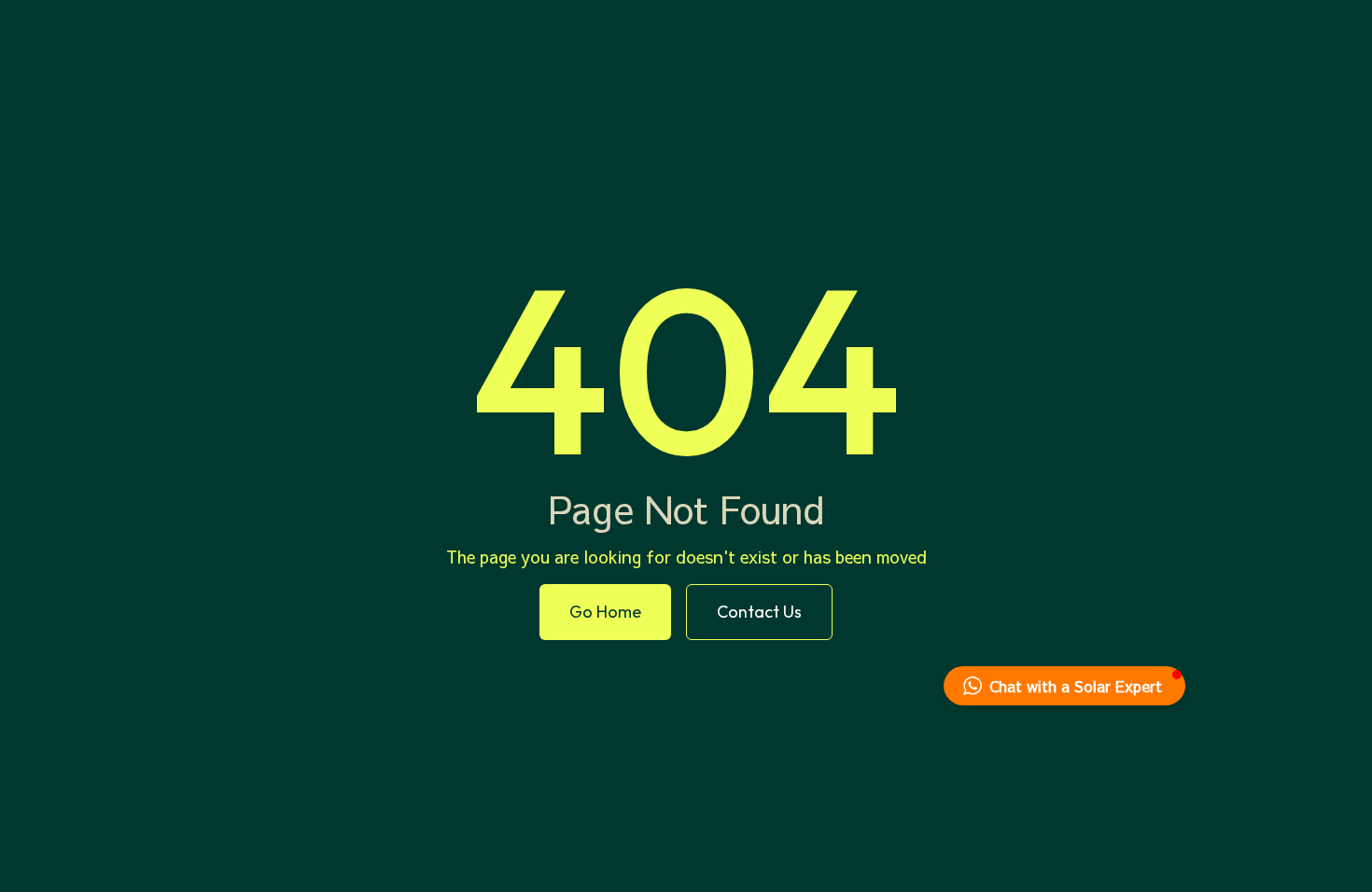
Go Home (605, 611)
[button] (1064, 685)
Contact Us (759, 611)
